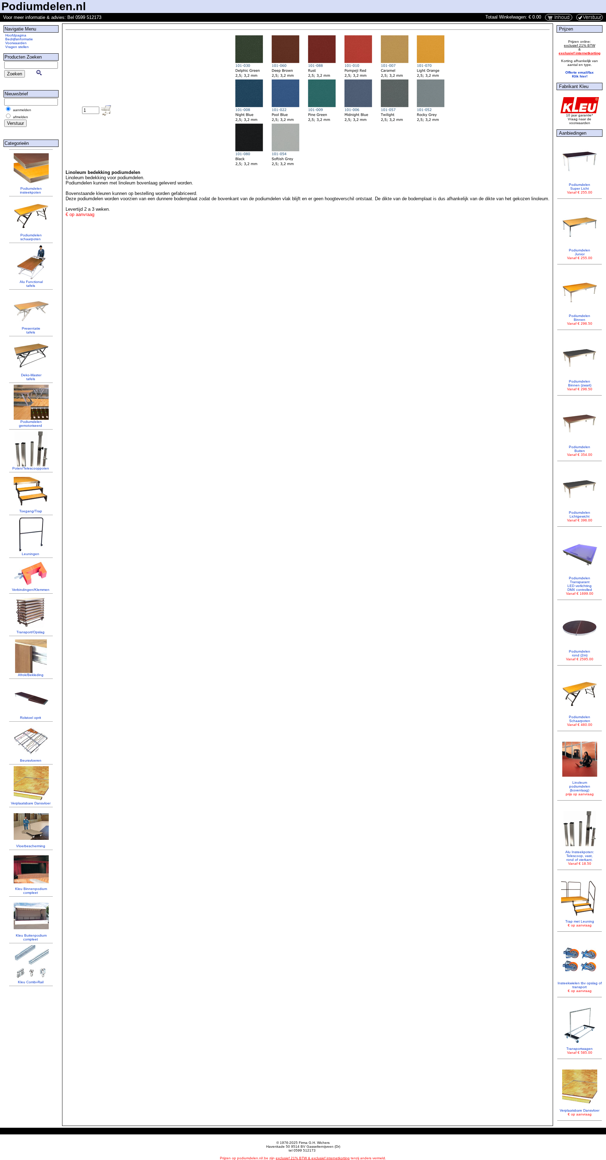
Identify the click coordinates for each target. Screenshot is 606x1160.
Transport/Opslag (30, 632)
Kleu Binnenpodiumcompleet (31, 891)
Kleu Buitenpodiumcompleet (31, 937)
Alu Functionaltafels (31, 284)
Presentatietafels (31, 330)
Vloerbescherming (30, 846)
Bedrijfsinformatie (19, 39)
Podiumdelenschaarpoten (31, 237)
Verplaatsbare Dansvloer (30, 803)
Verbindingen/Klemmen (30, 590)
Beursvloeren (30, 760)
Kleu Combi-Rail (30, 982)
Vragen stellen (17, 47)
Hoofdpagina (15, 35)
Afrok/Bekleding (30, 675)
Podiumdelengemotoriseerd (30, 423)
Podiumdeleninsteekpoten (31, 190)
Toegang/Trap (30, 511)
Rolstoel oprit (30, 718)
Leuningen (30, 554)
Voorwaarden (16, 43)
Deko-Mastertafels (31, 377)
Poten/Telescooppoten (30, 468)
